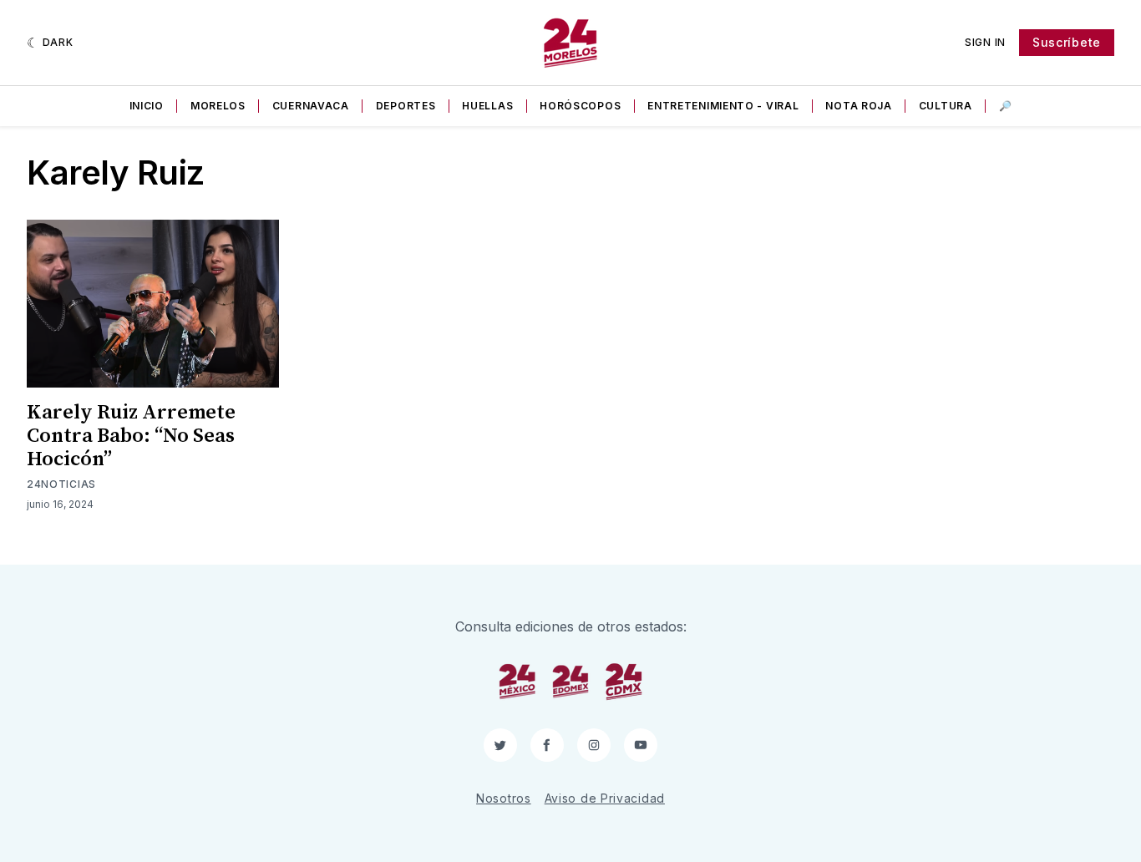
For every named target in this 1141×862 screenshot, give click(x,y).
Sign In (985, 42)
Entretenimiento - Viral (723, 105)
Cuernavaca (310, 105)
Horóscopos (580, 105)
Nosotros (503, 798)
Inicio (146, 105)
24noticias (61, 484)
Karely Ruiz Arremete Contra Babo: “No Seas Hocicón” (131, 436)
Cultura (945, 105)
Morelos (218, 105)
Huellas (487, 105)
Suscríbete (1066, 42)
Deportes (406, 105)
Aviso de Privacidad (605, 798)
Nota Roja (858, 105)
